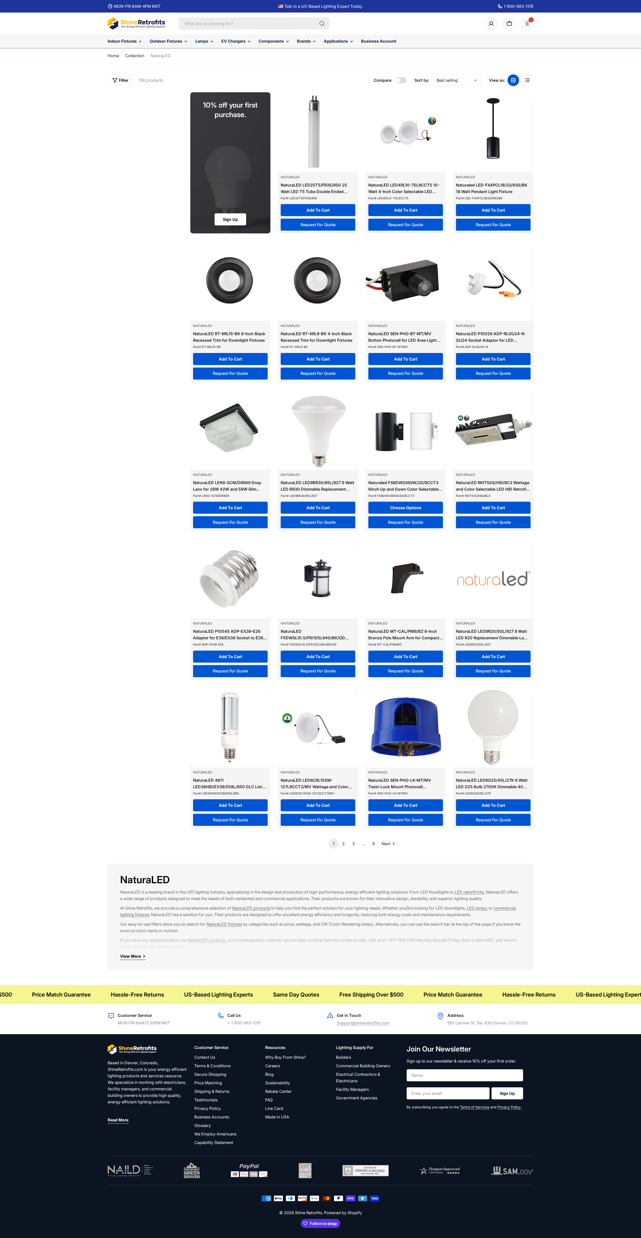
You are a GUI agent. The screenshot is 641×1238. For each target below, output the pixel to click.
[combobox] (254, 24)
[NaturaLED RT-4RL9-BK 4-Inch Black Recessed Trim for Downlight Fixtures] (318, 281)
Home (113, 55)
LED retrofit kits (469, 892)
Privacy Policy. (509, 1107)
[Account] (491, 24)
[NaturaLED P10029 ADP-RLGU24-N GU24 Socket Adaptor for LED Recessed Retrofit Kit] (493, 281)
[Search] (322, 24)
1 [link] (333, 843)
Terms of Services (474, 1107)
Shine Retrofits (308, 1212)
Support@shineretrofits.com (363, 1022)
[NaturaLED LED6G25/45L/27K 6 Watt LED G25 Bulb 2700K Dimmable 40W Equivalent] (493, 727)
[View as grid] (513, 80)
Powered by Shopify (343, 1212)
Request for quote (318, 224)
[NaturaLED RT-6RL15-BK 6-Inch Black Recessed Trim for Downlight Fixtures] (230, 281)
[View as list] (527, 80)
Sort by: (421, 80)
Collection (134, 55)
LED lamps (477, 908)
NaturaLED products (251, 908)
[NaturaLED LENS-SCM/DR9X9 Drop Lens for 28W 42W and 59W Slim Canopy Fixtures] (230, 430)
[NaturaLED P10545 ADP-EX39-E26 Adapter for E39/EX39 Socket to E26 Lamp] (230, 578)
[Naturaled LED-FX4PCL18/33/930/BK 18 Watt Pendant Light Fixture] (493, 132)
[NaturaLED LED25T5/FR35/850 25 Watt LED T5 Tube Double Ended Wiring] (318, 132)
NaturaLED (290, 177)
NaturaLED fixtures (224, 924)
